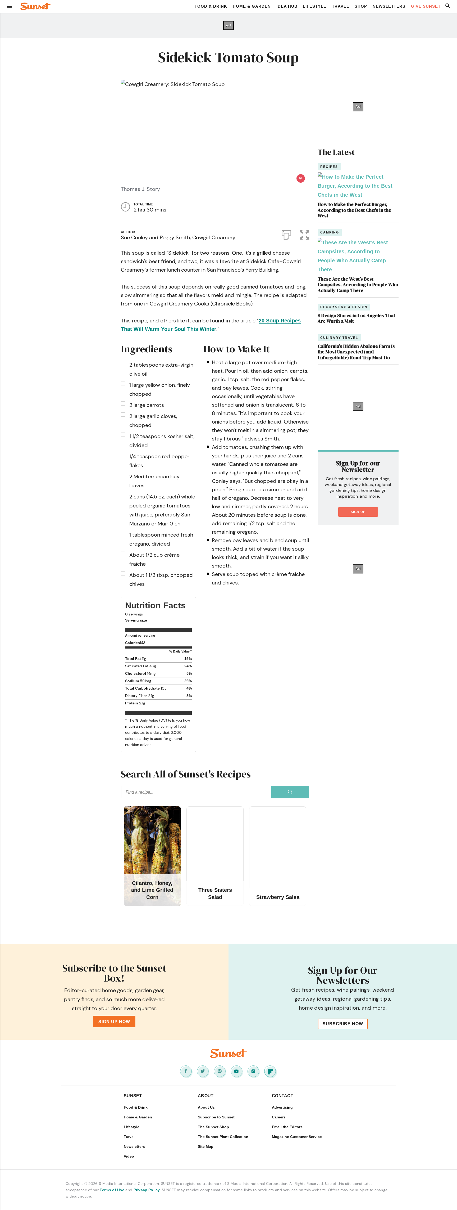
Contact (282, 1096)
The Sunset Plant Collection (223, 1137)
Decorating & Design (344, 307)
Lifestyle (314, 6)
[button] (304, 234)
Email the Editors (287, 1127)
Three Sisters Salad (215, 893)
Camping (329, 232)
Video (129, 1156)
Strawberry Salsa (277, 897)
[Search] (290, 792)
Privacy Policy (147, 1190)
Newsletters (389, 6)
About (206, 1096)
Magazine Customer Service (297, 1137)
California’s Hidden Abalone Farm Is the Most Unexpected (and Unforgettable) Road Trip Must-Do (356, 352)
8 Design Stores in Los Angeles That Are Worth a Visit (356, 318)
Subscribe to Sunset (216, 1117)
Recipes (329, 167)
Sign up (358, 512)
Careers (279, 1117)
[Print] (286, 234)
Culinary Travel (339, 338)
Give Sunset (426, 6)
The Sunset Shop (213, 1127)
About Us (206, 1107)
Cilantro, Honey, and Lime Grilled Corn (152, 890)
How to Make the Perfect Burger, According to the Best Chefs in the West (354, 210)
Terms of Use (112, 1190)
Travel (340, 6)
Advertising (282, 1107)
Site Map (205, 1146)
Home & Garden (252, 6)
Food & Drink (211, 6)
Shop (361, 6)
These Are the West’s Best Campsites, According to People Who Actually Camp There (358, 285)
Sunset (133, 1096)
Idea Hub (287, 6)
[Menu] (9, 6)
